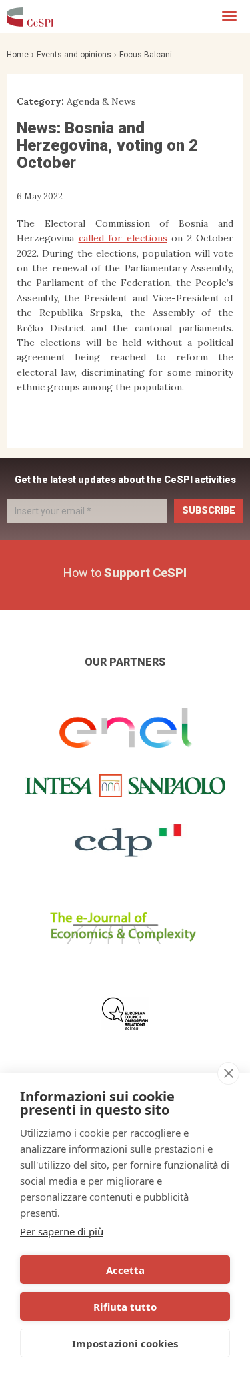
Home (18, 54)
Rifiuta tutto (125, 1306)
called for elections (123, 238)
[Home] (30, 16)
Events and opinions (74, 54)
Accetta (125, 1270)
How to (125, 573)
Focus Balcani (145, 54)
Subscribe (208, 510)
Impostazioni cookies (125, 1343)
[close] (228, 1073)
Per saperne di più (61, 1231)
